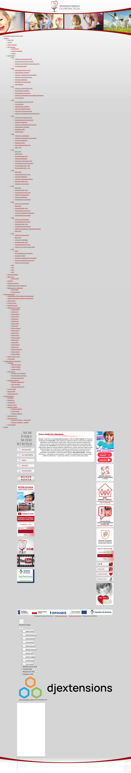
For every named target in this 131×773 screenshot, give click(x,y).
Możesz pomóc (102, 574)
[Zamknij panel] (22, 628)
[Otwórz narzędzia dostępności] (21, 621)
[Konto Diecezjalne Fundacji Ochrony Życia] (26, 478)
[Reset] (20, 628)
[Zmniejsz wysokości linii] (35, 672)
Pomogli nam (102, 579)
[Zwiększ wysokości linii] (37, 672)
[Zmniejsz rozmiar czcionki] (33, 669)
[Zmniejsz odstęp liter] (34, 674)
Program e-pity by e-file (75, 616)
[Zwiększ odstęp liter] (36, 674)
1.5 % (99, 564)
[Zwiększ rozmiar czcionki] (34, 669)
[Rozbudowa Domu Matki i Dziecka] (25, 521)
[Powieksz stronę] (39, 667)
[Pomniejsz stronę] (38, 667)
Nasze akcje (100, 569)
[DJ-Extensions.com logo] (65, 698)
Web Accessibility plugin (26, 700)
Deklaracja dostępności (61, 616)
